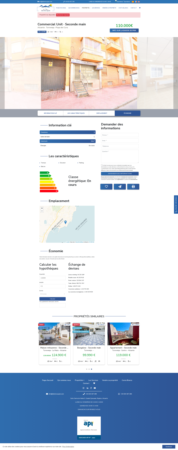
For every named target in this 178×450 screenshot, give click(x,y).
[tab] (50, 113)
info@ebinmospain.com (45, 1)
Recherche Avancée (63, 15)
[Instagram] (83, 388)
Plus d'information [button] (68, 446)
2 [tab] (89, 369)
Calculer (52, 299)
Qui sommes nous (73, 8)
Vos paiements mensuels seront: (49, 301)
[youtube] (95, 388)
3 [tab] (91, 369)
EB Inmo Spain (48, 8)
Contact (134, 8)
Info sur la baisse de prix (124, 30)
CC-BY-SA (91, 242)
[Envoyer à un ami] (120, 187)
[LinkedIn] (87, 388)
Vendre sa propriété (109, 8)
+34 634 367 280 (70, 1)
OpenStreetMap (79, 242)
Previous (2, 73)
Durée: (41, 291)
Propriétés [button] (85, 8)
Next (175, 73)
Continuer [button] (169, 446)
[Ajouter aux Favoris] (106, 187)
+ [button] (42, 208)
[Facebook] (91, 388)
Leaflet (67, 242)
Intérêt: (41, 282)
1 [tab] (86, 369)
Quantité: (42, 274)
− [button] (42, 211)
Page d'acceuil (61, 8)
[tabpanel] (54, 344)
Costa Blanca (123, 8)
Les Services (96, 8)
